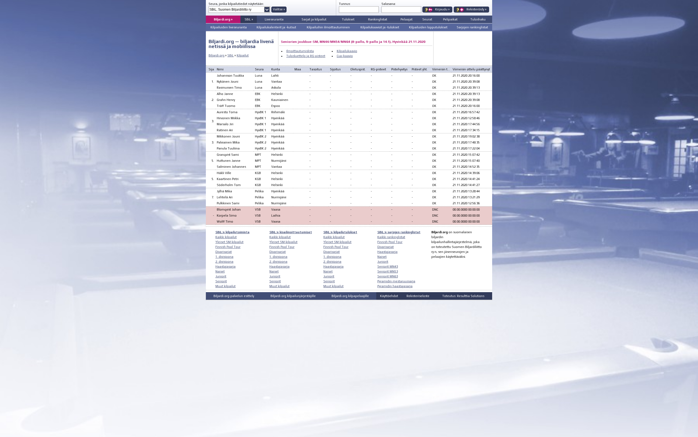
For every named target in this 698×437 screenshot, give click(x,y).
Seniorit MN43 (387, 266)
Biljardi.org (216, 55)
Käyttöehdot (389, 296)
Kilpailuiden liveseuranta (228, 27)
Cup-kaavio (345, 56)
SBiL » (249, 19)
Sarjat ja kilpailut (314, 19)
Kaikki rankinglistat (391, 237)
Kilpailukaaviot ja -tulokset (379, 27)
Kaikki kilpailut (226, 237)
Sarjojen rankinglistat (472, 27)
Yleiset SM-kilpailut (229, 242)
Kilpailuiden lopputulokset (428, 27)
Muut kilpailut (225, 286)
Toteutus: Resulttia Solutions (463, 296)
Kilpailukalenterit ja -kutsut (276, 27)
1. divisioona (224, 256)
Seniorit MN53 (387, 271)
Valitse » (279, 9)
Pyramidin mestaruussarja (396, 281)
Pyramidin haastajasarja (395, 286)
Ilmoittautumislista (300, 51)
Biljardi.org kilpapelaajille (350, 296)
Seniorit (221, 281)
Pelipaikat (450, 19)
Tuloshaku (478, 19)
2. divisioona (224, 261)
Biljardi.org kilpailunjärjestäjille (293, 296)
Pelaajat (407, 19)
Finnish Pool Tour (227, 247)
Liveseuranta (274, 19)
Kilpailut (243, 55)
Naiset (220, 271)
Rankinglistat (377, 19)
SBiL (230, 55)
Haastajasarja (225, 266)
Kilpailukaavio (347, 51)
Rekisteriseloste (418, 296)
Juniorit (220, 276)
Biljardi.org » (223, 19)
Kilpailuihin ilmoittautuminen (328, 27)
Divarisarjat (223, 251)
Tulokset (348, 19)
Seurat (427, 19)
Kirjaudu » (442, 9)
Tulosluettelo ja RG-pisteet (305, 56)
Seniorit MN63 (387, 276)
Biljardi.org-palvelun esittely (233, 296)
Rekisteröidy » (476, 9)
